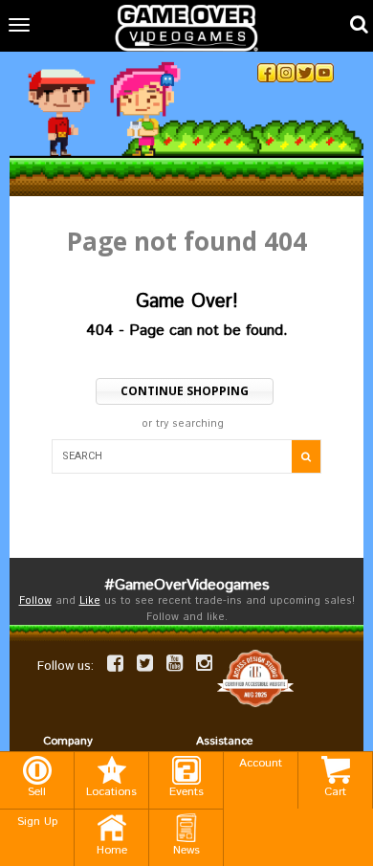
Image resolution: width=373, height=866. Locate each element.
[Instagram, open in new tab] (286, 72)
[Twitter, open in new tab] (305, 72)
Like (89, 601)
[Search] (306, 456)
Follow (35, 601)
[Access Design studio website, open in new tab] (255, 679)
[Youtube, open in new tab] (324, 72)
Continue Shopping (185, 391)
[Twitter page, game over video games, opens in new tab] (145, 663)
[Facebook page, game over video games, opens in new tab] (115, 663)
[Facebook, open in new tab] (266, 72)
